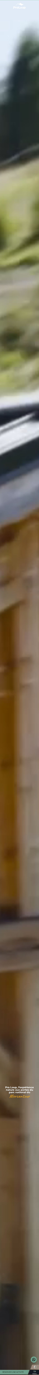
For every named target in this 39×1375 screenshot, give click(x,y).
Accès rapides (35, 1367)
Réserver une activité (13, 1372)
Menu (34, 1373)
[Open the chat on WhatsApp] (34, 1359)
